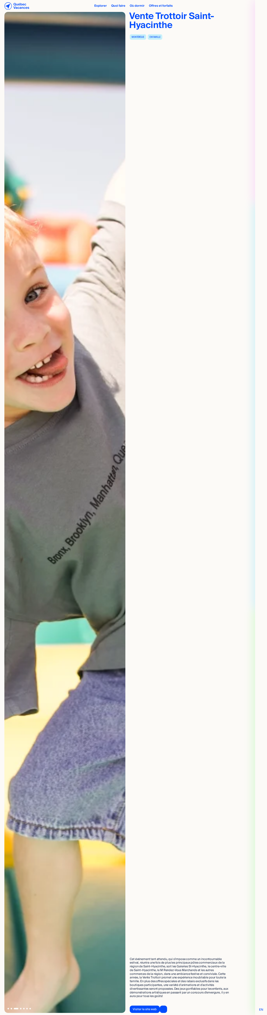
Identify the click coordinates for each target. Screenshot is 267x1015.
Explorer (100, 6)
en (261, 1009)
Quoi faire (118, 6)
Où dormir (137, 6)
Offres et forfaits (161, 6)
